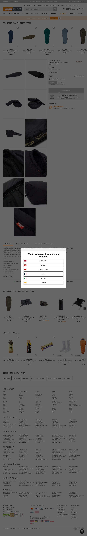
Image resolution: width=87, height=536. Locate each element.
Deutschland (43, 269)
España (43, 283)
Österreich (43, 261)
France (43, 274)
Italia (43, 278)
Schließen (64, 249)
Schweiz (43, 265)
